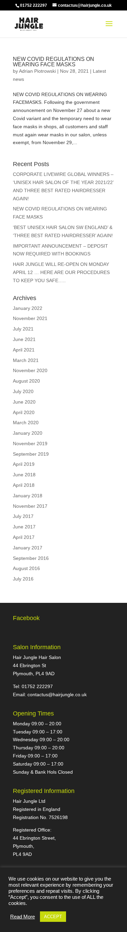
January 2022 (27, 308)
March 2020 (26, 422)
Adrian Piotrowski (37, 71)
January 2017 (27, 547)
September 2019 (31, 454)
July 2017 (23, 516)
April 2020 (24, 412)
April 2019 (24, 464)
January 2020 (27, 433)
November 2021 (30, 318)
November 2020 (30, 370)
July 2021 (23, 329)
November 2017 (30, 506)
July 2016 (23, 579)
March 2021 (26, 360)
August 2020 (26, 381)
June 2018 (24, 474)
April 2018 (24, 485)
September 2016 (31, 558)
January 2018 (27, 495)
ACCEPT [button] (53, 916)
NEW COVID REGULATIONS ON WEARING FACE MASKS (53, 61)
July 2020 (23, 391)
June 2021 (24, 339)
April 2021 (24, 350)
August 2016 (26, 568)
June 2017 (24, 526)
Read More (22, 916)
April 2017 (24, 537)
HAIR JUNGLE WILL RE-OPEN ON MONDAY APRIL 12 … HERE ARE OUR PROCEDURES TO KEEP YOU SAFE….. (61, 272)
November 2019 (30, 443)
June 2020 (24, 402)
